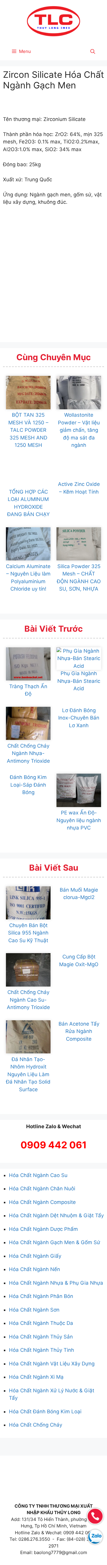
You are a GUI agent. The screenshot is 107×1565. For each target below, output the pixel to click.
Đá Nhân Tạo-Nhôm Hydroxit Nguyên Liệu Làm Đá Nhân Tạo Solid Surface (28, 1074)
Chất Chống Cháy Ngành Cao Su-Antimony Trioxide (28, 999)
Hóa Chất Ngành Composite (42, 1202)
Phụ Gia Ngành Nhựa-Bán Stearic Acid (78, 680)
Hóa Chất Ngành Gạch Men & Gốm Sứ (54, 1242)
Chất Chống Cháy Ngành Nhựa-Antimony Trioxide (28, 753)
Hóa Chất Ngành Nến (34, 1269)
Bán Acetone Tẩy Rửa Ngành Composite (79, 1031)
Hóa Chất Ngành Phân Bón (41, 1296)
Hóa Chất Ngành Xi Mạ (36, 1377)
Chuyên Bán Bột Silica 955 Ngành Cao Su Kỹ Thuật (28, 932)
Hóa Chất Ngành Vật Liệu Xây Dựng (52, 1364)
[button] (92, 51)
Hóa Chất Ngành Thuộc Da (41, 1323)
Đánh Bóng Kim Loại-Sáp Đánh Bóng (28, 784)
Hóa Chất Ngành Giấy (35, 1256)
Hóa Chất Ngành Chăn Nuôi (42, 1188)
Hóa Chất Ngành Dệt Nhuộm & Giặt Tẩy (56, 1215)
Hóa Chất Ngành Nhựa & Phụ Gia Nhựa (56, 1283)
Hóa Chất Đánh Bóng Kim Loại (45, 1411)
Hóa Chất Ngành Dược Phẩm (43, 1229)
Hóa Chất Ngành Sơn (34, 1310)
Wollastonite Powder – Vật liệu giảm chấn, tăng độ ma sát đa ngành (79, 430)
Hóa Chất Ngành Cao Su (38, 1175)
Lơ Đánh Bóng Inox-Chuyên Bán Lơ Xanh (78, 717)
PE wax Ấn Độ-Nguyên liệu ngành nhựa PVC (78, 820)
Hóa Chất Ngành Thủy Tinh (41, 1350)
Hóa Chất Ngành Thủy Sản (41, 1337)
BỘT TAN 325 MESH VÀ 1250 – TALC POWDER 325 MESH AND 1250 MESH (28, 430)
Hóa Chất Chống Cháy (35, 1425)
